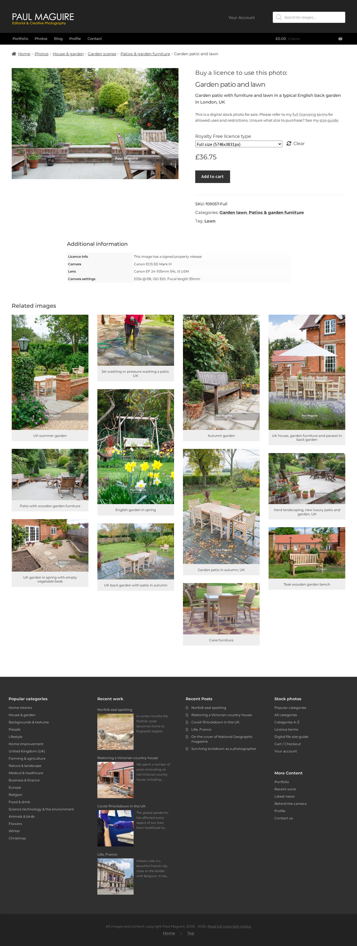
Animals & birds (22, 816)
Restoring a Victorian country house (221, 715)
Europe (15, 787)
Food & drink (19, 802)
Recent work (285, 789)
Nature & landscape (25, 766)
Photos (41, 38)
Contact (95, 38)
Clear (299, 143)
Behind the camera (290, 803)
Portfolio (20, 38)
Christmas (17, 838)
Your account (285, 751)
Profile (75, 38)
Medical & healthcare (26, 773)
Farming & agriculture (27, 758)
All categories (285, 715)
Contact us (283, 818)
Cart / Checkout (287, 744)
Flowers (15, 824)
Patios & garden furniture (145, 53)
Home (24, 53)
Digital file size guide (291, 737)
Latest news (284, 796)
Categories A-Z (287, 722)
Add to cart (212, 176)
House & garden (68, 53)
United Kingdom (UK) (27, 751)
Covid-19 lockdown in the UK (215, 722)
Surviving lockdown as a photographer (223, 749)
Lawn (210, 220)
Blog (58, 38)
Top (190, 933)
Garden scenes (102, 53)
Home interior (20, 708)
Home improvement (26, 744)
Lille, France (201, 729)
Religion (15, 795)
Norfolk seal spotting (208, 708)
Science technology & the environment (41, 809)
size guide (329, 120)
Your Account (241, 17)
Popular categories (290, 708)
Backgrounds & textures (29, 722)
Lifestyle (15, 737)
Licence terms (286, 729)
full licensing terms (310, 114)
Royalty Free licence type (223, 136)
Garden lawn (233, 212)
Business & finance (24, 780)
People (14, 729)
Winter (14, 831)
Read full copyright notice (229, 926)
